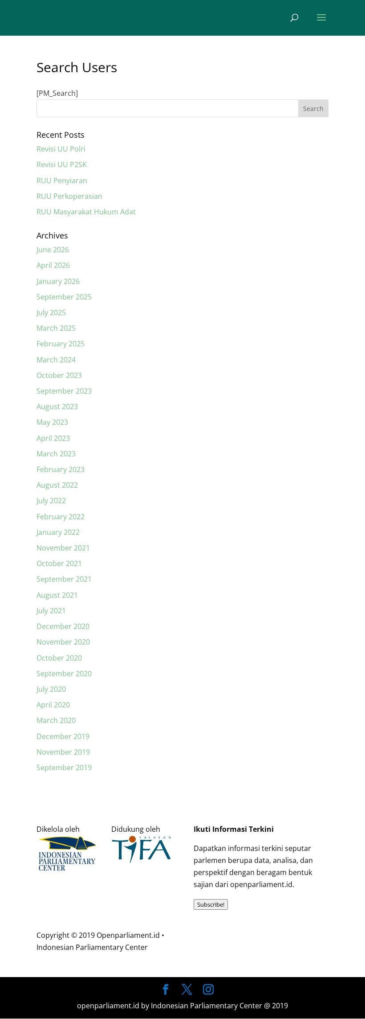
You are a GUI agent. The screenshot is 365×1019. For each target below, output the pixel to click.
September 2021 (64, 579)
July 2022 (51, 500)
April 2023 (53, 438)
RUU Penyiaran (61, 180)
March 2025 (56, 328)
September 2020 (64, 673)
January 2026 (58, 281)
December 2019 (62, 736)
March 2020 (56, 720)
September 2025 (64, 297)
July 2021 (51, 611)
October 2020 (59, 658)
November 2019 (63, 752)
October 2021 (59, 563)
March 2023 (56, 454)
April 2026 (53, 265)
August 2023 (57, 406)
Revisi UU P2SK (61, 164)
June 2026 (52, 250)
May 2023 (52, 422)
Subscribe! (210, 904)
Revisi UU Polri (60, 149)
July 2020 (51, 689)
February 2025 (60, 344)
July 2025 (51, 312)
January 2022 (58, 532)
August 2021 (57, 595)
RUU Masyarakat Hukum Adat (86, 212)
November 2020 (63, 642)
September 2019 (64, 767)
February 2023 (60, 469)
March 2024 (56, 360)
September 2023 (64, 391)
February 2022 (60, 517)
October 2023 (59, 375)
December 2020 (62, 626)
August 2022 (57, 485)
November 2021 (63, 548)
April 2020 (53, 705)
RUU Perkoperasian (69, 196)
